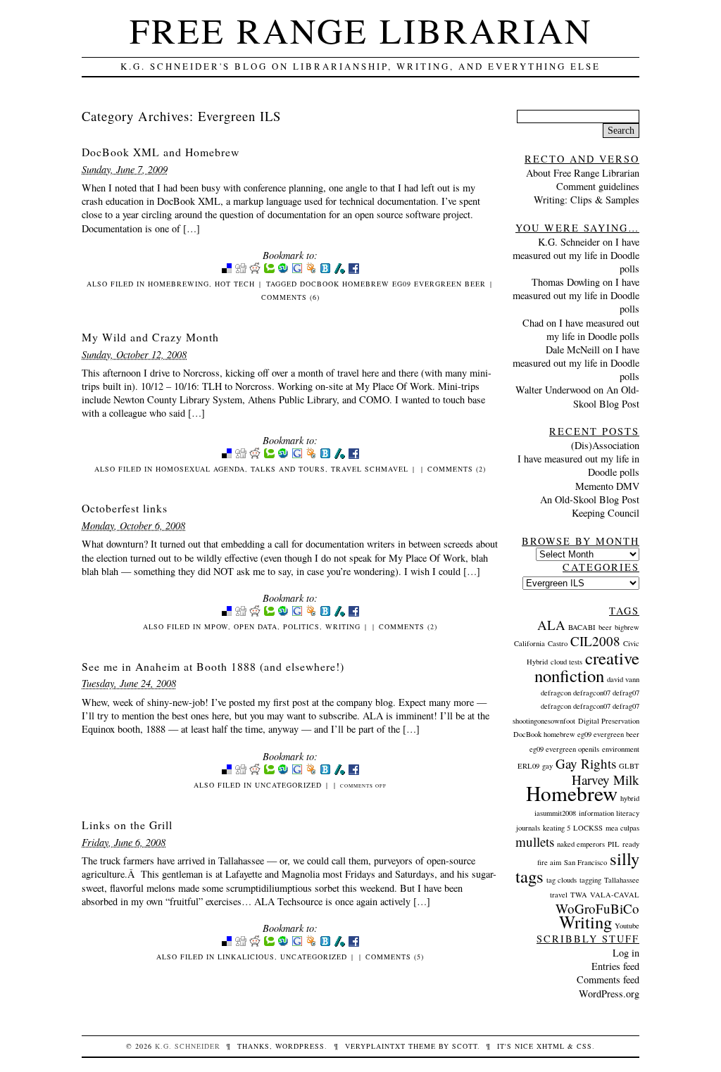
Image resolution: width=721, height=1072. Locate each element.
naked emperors (581, 844)
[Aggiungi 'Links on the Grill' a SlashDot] (339, 943)
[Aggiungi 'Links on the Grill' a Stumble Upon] (283, 943)
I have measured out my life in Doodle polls (576, 255)
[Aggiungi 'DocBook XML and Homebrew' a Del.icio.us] (227, 270)
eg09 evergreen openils (564, 749)
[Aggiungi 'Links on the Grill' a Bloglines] (325, 943)
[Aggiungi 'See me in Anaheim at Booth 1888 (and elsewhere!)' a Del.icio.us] (227, 771)
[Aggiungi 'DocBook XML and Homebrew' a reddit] (255, 270)
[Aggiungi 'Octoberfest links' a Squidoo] (311, 613)
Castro (558, 643)
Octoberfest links (125, 507)
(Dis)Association (605, 445)
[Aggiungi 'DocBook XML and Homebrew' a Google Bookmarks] (297, 270)
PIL (614, 844)
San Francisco (585, 862)
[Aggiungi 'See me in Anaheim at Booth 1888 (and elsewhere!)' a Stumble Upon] (283, 771)
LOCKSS (588, 828)
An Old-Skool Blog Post (606, 396)
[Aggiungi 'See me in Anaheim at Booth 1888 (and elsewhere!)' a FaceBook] (353, 771)
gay (547, 766)
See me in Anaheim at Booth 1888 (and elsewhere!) (213, 666)
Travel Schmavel (369, 469)
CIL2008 (595, 641)
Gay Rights (586, 763)
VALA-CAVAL (614, 895)
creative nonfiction (586, 666)
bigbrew (627, 627)
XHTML (551, 1046)
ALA (551, 624)
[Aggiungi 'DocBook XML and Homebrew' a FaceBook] (353, 270)
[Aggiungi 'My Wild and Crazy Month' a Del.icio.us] (227, 455)
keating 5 (556, 828)
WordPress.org (609, 993)
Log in (626, 952)
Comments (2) (456, 469)
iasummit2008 (555, 813)
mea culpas (622, 828)
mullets (534, 841)
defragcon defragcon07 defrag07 (590, 693)
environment (620, 749)
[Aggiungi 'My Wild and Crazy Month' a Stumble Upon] (283, 455)
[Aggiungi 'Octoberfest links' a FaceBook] (353, 613)
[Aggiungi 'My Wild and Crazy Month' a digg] (241, 455)
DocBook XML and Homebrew (160, 151)
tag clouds (561, 880)
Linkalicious (246, 956)
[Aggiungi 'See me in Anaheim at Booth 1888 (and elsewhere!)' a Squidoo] (311, 771)
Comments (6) (290, 297)
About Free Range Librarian (582, 172)
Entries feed (615, 966)
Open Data (255, 626)
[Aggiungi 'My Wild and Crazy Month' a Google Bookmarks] (297, 455)
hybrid (629, 798)
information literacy (609, 813)
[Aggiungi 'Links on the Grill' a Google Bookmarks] (297, 943)
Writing (342, 626)
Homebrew (571, 793)
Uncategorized (288, 785)
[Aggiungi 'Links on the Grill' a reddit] (255, 943)
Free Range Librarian (361, 29)
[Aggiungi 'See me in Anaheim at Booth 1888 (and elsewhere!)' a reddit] (255, 771)
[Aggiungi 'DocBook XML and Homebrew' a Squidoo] (311, 270)
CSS (584, 1046)
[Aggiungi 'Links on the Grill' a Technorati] (269, 943)
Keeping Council (605, 512)
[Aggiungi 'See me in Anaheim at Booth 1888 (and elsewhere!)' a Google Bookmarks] (297, 771)
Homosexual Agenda (200, 469)
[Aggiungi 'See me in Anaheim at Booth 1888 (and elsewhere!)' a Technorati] (269, 771)
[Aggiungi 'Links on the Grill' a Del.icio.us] (227, 943)
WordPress (300, 1046)
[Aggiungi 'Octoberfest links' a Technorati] (269, 613)
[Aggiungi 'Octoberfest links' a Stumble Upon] (283, 613)
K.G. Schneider (569, 241)
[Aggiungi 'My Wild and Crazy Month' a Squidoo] (311, 455)
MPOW (216, 626)
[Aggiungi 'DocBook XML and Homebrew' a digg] (241, 270)
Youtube (627, 926)
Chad (533, 322)
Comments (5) (394, 956)
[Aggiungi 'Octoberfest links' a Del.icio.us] (227, 613)
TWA (578, 895)
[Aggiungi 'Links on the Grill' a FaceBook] (353, 943)
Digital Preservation (608, 721)
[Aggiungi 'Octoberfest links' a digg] (241, 613)
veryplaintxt (375, 1046)
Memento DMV (607, 486)
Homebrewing (178, 284)
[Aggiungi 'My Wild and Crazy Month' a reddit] (255, 455)
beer (605, 627)
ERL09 (528, 766)
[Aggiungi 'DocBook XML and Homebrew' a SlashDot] (339, 270)
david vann (623, 679)
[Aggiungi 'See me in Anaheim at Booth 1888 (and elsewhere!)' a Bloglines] (325, 771)
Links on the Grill (127, 824)
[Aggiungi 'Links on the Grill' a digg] (241, 943)
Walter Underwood (553, 389)
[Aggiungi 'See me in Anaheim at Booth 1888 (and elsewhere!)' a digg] (241, 771)
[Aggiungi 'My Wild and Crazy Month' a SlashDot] (339, 455)
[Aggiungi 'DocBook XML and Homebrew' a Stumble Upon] (283, 270)
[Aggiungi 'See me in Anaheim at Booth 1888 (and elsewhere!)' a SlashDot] (339, 771)
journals (528, 828)
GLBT (629, 766)
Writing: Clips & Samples (586, 199)
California (529, 643)
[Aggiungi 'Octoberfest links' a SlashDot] (339, 613)
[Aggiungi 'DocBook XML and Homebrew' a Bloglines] (325, 270)
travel (559, 895)
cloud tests (566, 662)
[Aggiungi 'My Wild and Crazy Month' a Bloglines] (325, 455)
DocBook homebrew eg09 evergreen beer (393, 284)
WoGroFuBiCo (597, 908)
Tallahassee (621, 880)
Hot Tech (235, 284)
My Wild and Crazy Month (150, 336)
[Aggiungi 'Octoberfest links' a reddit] (255, 613)
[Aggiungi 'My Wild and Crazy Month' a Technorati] (269, 455)
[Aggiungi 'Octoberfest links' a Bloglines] (325, 613)
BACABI (582, 627)
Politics (301, 626)
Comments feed (608, 979)
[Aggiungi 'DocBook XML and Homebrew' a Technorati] (269, 270)
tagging (590, 880)
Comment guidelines (597, 186)
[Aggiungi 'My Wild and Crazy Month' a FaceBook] (353, 455)
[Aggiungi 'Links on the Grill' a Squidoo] (311, 943)
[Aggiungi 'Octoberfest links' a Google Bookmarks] (297, 613)
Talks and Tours (288, 469)
